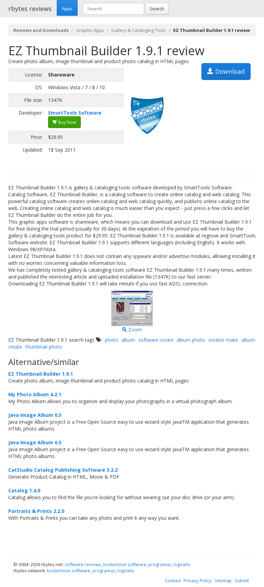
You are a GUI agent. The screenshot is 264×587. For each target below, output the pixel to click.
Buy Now (66, 122)
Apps (67, 8)
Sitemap (223, 580)
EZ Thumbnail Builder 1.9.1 (40, 374)
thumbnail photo (43, 346)
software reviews (83, 564)
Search (157, 8)
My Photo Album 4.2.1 (34, 394)
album (128, 340)
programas (160, 564)
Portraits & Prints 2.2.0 (36, 511)
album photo (191, 340)
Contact (173, 580)
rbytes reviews (30, 8)
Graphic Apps (90, 30)
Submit (241, 580)
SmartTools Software (74, 112)
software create (156, 340)
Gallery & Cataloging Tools (138, 30)
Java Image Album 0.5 (35, 415)
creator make (223, 340)
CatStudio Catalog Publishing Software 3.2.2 (63, 470)
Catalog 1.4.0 (24, 490)
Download (229, 71)
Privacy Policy (198, 580)
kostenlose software (124, 564)
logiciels (182, 564)
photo (111, 340)
